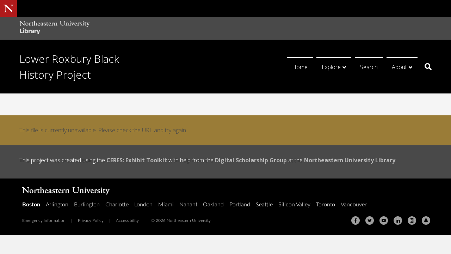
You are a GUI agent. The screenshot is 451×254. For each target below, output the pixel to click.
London (143, 204)
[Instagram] (412, 220)
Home (300, 67)
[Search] (425, 67)
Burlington (87, 204)
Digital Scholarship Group (251, 160)
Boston (31, 204)
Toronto (325, 204)
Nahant (188, 204)
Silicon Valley (294, 204)
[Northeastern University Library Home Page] (54, 28)
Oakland (213, 204)
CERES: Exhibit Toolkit (136, 160)
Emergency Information (44, 220)
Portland (239, 204)
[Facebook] (355, 220)
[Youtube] (383, 220)
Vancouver (354, 204)
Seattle (264, 204)
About (399, 67)
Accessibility (127, 220)
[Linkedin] (398, 220)
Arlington (57, 204)
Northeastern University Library (349, 160)
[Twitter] (369, 220)
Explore (331, 67)
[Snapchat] (426, 220)
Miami (166, 204)
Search (369, 67)
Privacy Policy (91, 220)
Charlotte (117, 204)
